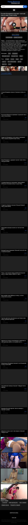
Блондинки (14, 53)
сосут (9, 64)
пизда (17, 59)
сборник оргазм (5, 505)
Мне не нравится (10, 34)
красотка (4, 64)
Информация (9, 37)
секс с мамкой (23, 502)
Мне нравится (8, 34)
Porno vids (14, 517)
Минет (21, 56)
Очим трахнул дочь (13, 502)
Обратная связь (14, 512)
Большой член (14, 56)
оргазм (19, 61)
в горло (7, 59)
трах (21, 59)
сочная (12, 59)
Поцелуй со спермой (15, 505)
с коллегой (4, 502)
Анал (9, 53)
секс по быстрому (12, 61)
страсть (4, 61)
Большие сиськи (6, 56)
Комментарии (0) (18, 37)
